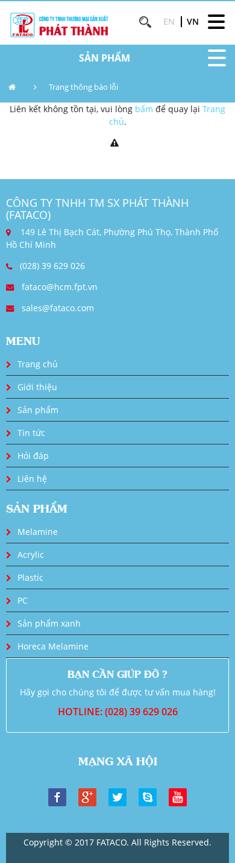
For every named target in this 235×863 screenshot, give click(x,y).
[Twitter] (117, 796)
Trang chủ (37, 364)
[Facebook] (57, 796)
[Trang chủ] (15, 87)
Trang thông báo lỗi (83, 86)
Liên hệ (32, 478)
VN (193, 21)
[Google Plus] (87, 796)
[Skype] (148, 796)
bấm (144, 109)
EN (169, 21)
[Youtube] (178, 796)
